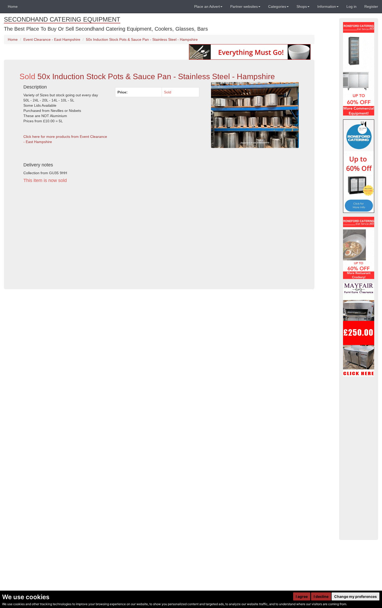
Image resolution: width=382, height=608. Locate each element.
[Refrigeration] (358, 69)
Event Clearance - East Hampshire (51, 39)
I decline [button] (321, 596)
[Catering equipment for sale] (250, 52)
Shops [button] (302, 6)
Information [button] (326, 6)
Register (371, 6)
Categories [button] (277, 6)
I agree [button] (302, 596)
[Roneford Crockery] (358, 248)
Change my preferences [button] (355, 596)
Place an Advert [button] (207, 6)
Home (13, 6)
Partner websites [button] (244, 6)
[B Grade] (358, 166)
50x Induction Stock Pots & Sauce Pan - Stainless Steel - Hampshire (142, 39)
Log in (351, 6)
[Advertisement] (111, 235)
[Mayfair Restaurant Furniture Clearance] (358, 329)
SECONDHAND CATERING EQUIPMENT (62, 19)
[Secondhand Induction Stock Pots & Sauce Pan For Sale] (255, 115)
